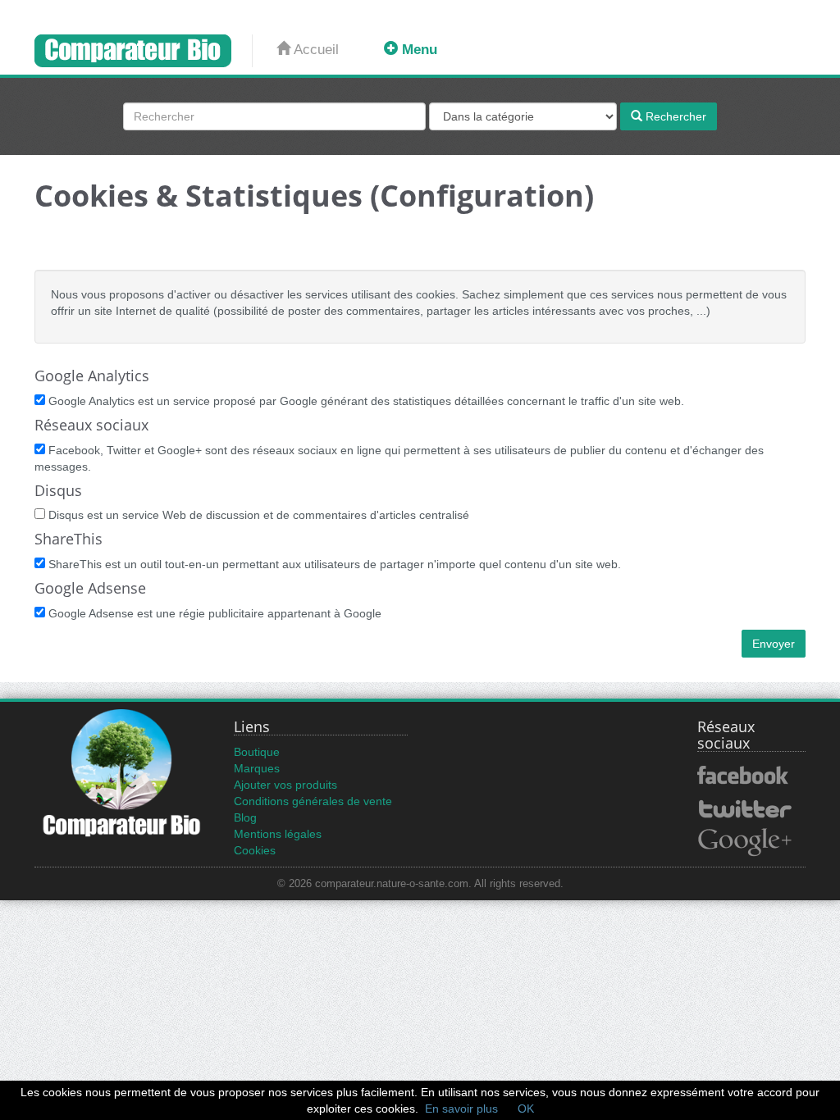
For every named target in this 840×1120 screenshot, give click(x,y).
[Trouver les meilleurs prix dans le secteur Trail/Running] (143, 50)
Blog (245, 817)
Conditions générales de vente (313, 801)
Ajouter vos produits (285, 784)
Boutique (257, 751)
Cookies (255, 850)
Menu (417, 49)
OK (526, 1108)
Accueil (314, 49)
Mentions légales (278, 833)
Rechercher (674, 116)
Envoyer (773, 643)
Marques (257, 768)
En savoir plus (461, 1108)
